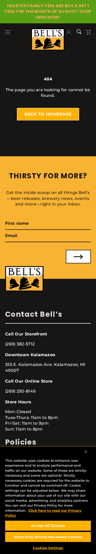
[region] (48, 500)
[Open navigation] (7, 32)
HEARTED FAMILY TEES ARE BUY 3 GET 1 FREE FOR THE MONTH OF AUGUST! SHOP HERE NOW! (48, 11)
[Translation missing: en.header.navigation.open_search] (81, 31)
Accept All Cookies (48, 526)
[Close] (85, 451)
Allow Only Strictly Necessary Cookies (48, 537)
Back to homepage (48, 114)
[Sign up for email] (78, 256)
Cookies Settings (48, 548)
